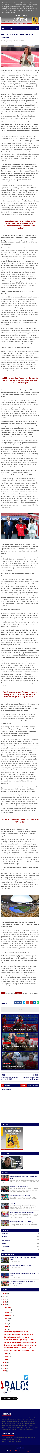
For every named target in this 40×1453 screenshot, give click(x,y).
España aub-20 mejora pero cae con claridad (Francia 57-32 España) (20, 1029)
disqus (29, 1085)
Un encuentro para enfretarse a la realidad (20, 1195)
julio (6, 1321)
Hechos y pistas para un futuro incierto (16, 1332)
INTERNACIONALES (6, 1247)
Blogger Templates (30, 1451)
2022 (4, 1305)
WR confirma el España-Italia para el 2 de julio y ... (19, 1348)
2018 (4, 1371)
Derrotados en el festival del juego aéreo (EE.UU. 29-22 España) (23, 1259)
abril (6, 1329)
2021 (4, 1362)
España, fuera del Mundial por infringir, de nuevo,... (20, 1340)
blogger (23, 1085)
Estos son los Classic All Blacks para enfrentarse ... (20, 1345)
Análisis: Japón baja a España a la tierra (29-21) (21, 1221)
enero (6, 1359)
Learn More (17, 15)
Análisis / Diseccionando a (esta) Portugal (13, 1066)
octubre (7, 1312)
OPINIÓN (4, 1250)
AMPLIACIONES (19, 41)
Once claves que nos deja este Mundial (19, 1187)
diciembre (8, 1307)
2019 (4, 1368)
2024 (5, 1299)
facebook (35, 1085)
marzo (7, 1354)
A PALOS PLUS (5, 1233)
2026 (4, 1294)
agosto (7, 1318)
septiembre (8, 1315)
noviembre (8, 1310)
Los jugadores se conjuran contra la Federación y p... (20, 1334)
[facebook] (18, 1448)
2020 (4, 1365)
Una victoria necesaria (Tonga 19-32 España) (20, 1266)
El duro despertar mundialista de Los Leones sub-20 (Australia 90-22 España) (20, 1047)
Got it (25, 15)
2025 (4, 1296)
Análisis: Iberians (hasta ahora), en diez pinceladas (22, 1212)
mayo (6, 1326)
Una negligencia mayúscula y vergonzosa (16, 1337)
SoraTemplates (14, 1451)
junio (6, 1324)
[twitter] (20, 1448)
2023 (4, 1302)
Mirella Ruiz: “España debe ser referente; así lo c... (19, 1350)
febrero (7, 1356)
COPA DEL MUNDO (6, 1240)
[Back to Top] (23, 1448)
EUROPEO (4, 1243)
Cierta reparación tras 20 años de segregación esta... (20, 1342)
